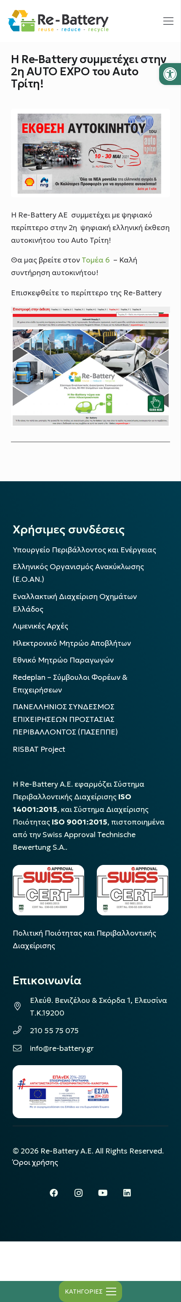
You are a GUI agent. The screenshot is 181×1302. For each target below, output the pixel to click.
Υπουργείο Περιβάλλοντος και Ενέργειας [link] (84, 549)
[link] (170, 74)
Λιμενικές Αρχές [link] (40, 626)
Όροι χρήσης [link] (35, 1162)
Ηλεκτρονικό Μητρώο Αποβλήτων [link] (72, 643)
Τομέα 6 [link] (96, 260)
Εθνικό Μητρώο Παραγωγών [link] (63, 660)
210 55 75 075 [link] (54, 1030)
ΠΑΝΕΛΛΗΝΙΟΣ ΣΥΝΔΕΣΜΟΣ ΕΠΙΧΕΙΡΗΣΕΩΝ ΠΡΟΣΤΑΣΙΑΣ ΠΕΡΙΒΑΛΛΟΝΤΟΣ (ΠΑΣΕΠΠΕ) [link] (65, 719)
